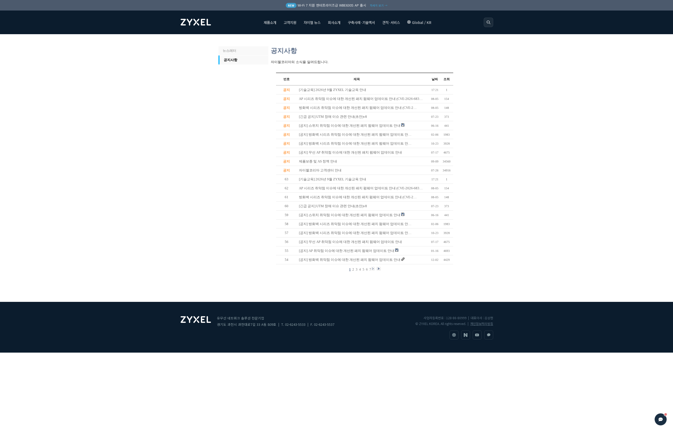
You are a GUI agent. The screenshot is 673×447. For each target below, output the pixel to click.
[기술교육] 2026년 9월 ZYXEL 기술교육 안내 (332, 179)
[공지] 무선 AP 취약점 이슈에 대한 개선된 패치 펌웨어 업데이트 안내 (350, 242)
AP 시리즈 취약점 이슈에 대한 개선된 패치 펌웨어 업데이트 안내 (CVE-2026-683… (361, 188)
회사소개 (334, 22)
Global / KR (421, 22)
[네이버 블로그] (465, 335)
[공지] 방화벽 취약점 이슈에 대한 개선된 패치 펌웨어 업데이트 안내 (349, 260)
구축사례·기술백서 (361, 22)
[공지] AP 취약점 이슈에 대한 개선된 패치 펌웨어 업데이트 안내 (346, 251)
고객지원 (290, 22)
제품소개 (270, 22)
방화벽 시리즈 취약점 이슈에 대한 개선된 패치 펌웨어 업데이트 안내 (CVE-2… (358, 197)
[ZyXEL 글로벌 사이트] (454, 335)
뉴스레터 (229, 51)
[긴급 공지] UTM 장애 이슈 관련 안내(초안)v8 (333, 206)
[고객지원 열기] (661, 419)
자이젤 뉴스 (312, 22)
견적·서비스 (391, 22)
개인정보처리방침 (481, 323)
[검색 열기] (488, 22)
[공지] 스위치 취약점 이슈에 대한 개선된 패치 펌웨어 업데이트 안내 (349, 215)
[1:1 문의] (488, 335)
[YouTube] (477, 335)
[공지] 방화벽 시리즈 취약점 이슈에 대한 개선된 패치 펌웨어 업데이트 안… (355, 224)
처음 (224, 40)
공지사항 (230, 60)
